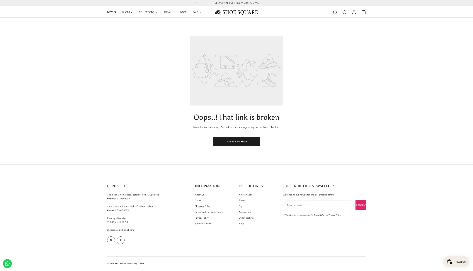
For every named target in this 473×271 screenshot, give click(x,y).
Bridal (167, 12)
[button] (197, 3)
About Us (199, 194)
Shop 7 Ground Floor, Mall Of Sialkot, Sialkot (130, 206)
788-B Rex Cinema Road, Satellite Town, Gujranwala (133, 194)
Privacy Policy (202, 218)
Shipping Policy (202, 206)
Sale (195, 12)
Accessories (245, 212)
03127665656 (122, 198)
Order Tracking (246, 218)
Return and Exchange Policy (209, 212)
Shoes (126, 12)
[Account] (354, 12)
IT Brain (141, 263)
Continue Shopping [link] (236, 141)
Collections (146, 12)
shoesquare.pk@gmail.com (120, 230)
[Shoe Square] (236, 12)
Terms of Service (203, 223)
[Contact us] (7, 263)
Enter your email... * (297, 205)
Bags (241, 206)
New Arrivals (245, 194)
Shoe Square (120, 263)
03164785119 (122, 210)
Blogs (241, 223)
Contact (199, 200)
